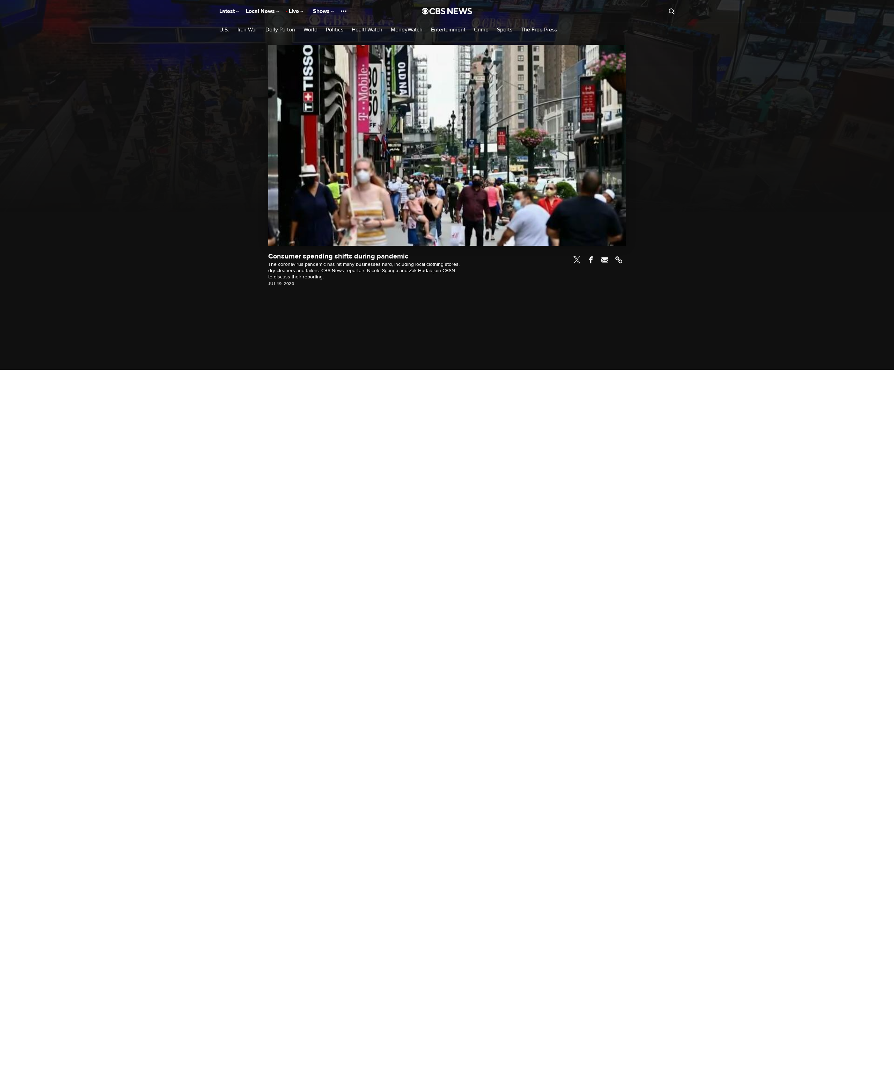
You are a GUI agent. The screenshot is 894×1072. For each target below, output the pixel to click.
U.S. (224, 30)
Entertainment (448, 30)
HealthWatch (367, 30)
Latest (227, 11)
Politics (334, 30)
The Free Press (539, 30)
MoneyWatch (407, 30)
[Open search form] (671, 11)
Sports (504, 30)
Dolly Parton (280, 30)
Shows (322, 11)
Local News (261, 11)
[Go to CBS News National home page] (447, 11)
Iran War (247, 30)
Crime (481, 30)
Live (294, 11)
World (310, 30)
